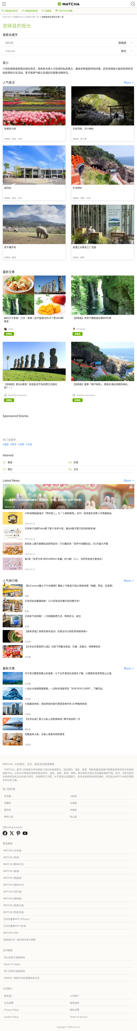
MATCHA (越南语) (12, 898)
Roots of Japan (12, 964)
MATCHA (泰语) (11, 871)
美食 (10, 462)
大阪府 (73, 796)
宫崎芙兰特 (10, 128)
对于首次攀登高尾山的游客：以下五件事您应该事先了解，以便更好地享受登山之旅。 (69, 673)
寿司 (14, 444)
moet (10, 329)
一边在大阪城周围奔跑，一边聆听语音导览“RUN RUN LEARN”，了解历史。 (65, 688)
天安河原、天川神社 (83, 128)
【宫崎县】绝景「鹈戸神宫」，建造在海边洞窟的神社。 (101, 384)
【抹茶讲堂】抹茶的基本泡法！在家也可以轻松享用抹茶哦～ (56, 631)
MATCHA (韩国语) (12, 877)
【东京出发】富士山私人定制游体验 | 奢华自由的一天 (52, 719)
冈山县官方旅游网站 (14, 957)
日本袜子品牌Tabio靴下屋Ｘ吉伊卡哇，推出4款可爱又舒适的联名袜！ (61, 528)
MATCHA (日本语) (12, 850)
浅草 (22, 444)
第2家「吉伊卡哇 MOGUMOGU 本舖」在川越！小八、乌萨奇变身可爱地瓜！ (64, 558)
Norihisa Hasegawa (17, 395)
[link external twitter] (12, 834)
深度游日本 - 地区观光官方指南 (19, 939)
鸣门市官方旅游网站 (14, 971)
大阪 (29, 444)
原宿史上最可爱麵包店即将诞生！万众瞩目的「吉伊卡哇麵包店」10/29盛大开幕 (66, 543)
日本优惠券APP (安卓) (14, 925)
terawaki (81, 329)
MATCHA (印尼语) (12, 891)
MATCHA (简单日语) (13, 905)
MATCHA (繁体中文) (13, 864)
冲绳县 (73, 809)
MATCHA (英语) (11, 857)
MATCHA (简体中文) (13, 884)
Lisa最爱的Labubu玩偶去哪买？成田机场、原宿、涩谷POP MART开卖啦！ (44, 499)
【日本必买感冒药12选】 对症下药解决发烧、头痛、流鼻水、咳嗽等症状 (62, 646)
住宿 (76, 462)
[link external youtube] (26, 834)
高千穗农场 (10, 247)
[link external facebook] (6, 834)
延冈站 (7, 187)
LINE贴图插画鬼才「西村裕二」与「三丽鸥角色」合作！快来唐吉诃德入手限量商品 (68, 513)
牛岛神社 (77, 187)
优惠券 (48, 10)
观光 (10, 469)
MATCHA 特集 (66, 10)
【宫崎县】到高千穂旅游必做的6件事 (92, 318)
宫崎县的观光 (11, 10)
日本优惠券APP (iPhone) (16, 919)
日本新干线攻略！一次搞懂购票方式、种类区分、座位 (53, 616)
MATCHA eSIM (10, 932)
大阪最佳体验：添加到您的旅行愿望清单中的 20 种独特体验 (56, 703)
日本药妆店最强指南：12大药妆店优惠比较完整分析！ (53, 600)
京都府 (7, 802)
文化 (76, 469)
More (128, 82)
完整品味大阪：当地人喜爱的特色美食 (44, 734)
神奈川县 (8, 816)
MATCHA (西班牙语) (13, 912)
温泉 (6, 444)
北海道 (73, 802)
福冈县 (7, 809)
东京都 (7, 796)
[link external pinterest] (19, 834)
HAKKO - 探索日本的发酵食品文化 (21, 977)
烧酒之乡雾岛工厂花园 (84, 247)
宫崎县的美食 (31, 10)
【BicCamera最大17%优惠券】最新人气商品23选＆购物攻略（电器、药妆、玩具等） (69, 585)
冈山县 (73, 816)
